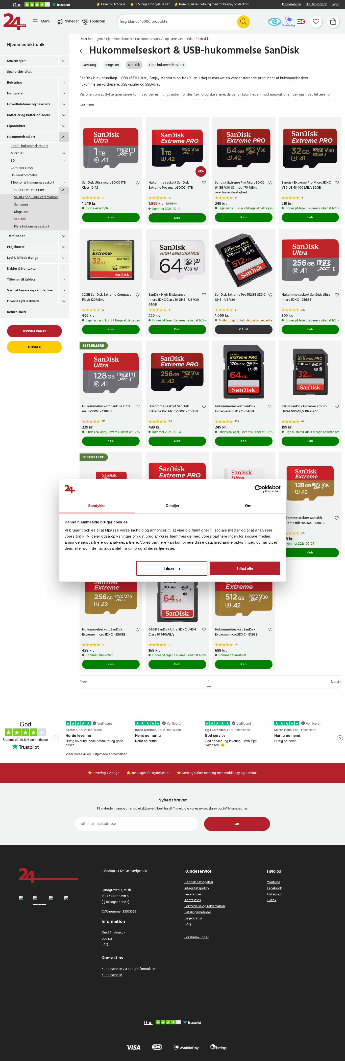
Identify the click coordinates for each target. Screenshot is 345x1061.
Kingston (21, 212)
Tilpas (169, 568)
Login (335, 4)
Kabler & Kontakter (22, 269)
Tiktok (271, 900)
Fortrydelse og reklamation (204, 906)
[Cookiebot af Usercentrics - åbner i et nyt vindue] (258, 489)
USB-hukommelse (24, 175)
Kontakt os (192, 900)
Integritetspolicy (196, 888)
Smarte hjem (17, 61)
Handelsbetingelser (198, 882)
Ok (237, 824)
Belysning (14, 83)
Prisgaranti (34, 331)
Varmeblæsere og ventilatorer (30, 290)
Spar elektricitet (19, 72)
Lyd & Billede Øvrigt (22, 258)
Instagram (274, 894)
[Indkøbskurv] (333, 21)
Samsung (21, 205)
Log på (107, 939)
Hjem (99, 39)
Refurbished (16, 312)
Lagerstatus (193, 918)
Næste (336, 682)
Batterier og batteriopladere (28, 115)
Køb (111, 217)
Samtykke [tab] (97, 505)
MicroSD (17, 153)
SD (13, 161)
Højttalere (14, 93)
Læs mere (87, 105)
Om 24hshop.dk (316, 4)
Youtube (273, 882)
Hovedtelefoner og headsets (28, 104)
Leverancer (192, 894)
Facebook (274, 888)
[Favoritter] (316, 21)
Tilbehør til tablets (21, 280)
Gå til (243, 329)
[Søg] (243, 21)
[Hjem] (15, 21)
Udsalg (34, 347)
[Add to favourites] (137, 183)
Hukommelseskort (21, 137)
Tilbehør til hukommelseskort (32, 183)
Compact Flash (22, 168)
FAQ (105, 944)
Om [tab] (248, 505)
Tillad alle (244, 568)
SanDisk (20, 219)
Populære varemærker (27, 190)
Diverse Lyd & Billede (23, 301)
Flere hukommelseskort (31, 227)
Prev (83, 682)
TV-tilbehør (16, 236)
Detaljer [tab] (173, 505)
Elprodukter (16, 126)
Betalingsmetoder (197, 912)
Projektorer (15, 247)
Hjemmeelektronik (25, 44)
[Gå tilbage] (83, 51)
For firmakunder (196, 937)
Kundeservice (291, 4)
